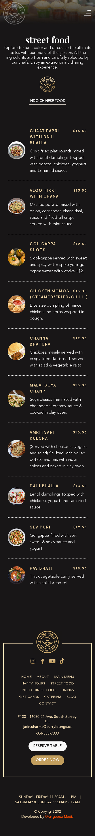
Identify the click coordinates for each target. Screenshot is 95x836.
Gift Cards (29, 696)
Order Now (47, 760)
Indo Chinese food (38, 690)
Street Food (62, 683)
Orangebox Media (59, 817)
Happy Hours (33, 683)
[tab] (47, 101)
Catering (52, 696)
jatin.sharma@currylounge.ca (47, 727)
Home (26, 676)
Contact (47, 703)
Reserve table (47, 746)
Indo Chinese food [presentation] (47, 101)
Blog (71, 696)
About (43, 676)
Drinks (68, 690)
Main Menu (64, 676)
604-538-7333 (47, 733)
